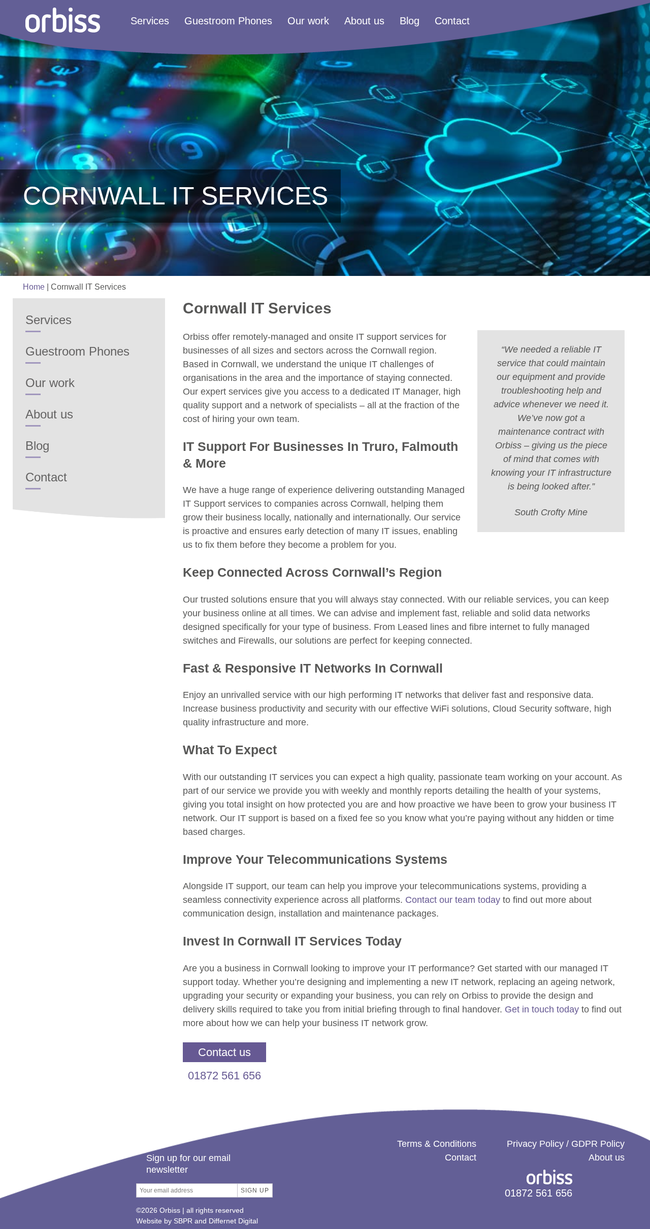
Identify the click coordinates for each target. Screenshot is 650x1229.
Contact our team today (452, 900)
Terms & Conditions (436, 1144)
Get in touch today (542, 1009)
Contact (452, 21)
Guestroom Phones (228, 21)
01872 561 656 (224, 1075)
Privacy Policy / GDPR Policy (566, 1144)
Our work (308, 21)
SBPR (183, 1221)
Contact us (224, 1052)
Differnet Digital (233, 1221)
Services (150, 21)
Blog (409, 21)
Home (34, 287)
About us (364, 21)
